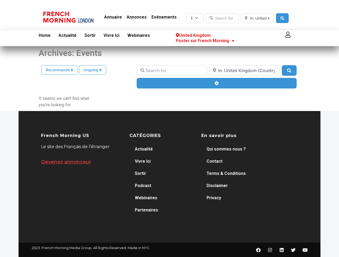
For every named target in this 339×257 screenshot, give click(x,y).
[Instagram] (269, 249)
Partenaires (146, 209)
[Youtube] (304, 249)
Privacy (214, 197)
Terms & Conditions (226, 173)
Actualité (68, 35)
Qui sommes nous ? (226, 149)
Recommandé (58, 70)
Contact (214, 161)
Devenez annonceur (66, 162)
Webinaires (138, 35)
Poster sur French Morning (202, 40)
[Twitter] (293, 249)
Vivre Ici (111, 35)
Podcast (143, 185)
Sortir (90, 35)
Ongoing (91, 70)
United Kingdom (195, 35)
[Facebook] (258, 249)
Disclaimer (217, 185)
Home (45, 35)
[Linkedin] (281, 249)
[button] (288, 34)
